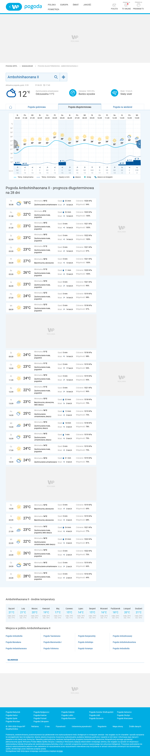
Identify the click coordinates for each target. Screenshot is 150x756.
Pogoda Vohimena (51, 648)
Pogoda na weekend (122, 107)
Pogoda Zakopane (41, 721)
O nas (47, 726)
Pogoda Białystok (13, 712)
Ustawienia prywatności (82, 726)
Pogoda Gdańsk (68, 712)
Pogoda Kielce (12, 715)
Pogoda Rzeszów (68, 718)
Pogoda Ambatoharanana (16, 648)
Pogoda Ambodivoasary (122, 636)
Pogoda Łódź (94, 715)
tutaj (61, 751)
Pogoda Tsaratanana (52, 636)
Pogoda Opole (11, 718)
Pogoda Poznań (40, 718)
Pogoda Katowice (124, 712)
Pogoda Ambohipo (85, 642)
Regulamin (102, 726)
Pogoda (33, 6)
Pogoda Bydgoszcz (41, 712)
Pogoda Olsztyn (123, 715)
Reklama (35, 726)
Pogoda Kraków (40, 715)
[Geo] (63, 77)
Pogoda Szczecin (96, 718)
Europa (64, 5)
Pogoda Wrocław (13, 721)
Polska (52, 5)
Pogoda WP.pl (12, 66)
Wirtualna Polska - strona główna (14, 7)
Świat (76, 5)
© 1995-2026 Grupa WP (15, 726)
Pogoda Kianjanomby (87, 636)
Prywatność (61, 726)
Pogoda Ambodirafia (14, 636)
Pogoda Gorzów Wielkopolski (101, 712)
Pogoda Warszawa (125, 718)
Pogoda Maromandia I (53, 642)
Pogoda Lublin (67, 715)
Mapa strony (118, 726)
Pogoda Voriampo (85, 648)
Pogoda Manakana (13, 642)
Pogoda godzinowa (37, 107)
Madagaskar (27, 66)
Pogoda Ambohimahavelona (124, 642)
